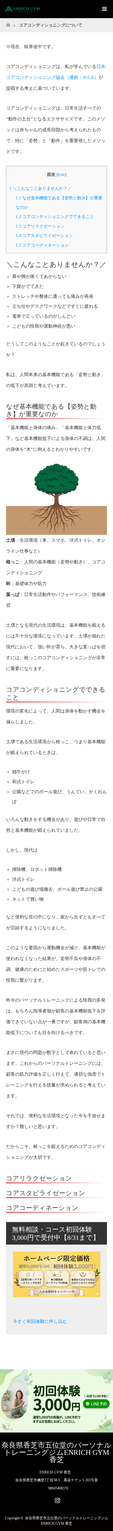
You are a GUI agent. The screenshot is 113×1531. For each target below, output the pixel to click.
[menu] (104, 9)
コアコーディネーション (42, 245)
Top (107, 1525)
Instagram (56, 1499)
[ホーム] (8, 23)
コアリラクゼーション (40, 226)
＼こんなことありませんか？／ (40, 188)
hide (61, 175)
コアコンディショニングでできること (55, 216)
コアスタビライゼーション (44, 235)
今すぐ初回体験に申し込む (40, 1321)
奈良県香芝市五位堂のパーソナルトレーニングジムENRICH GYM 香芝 (56, 1452)
